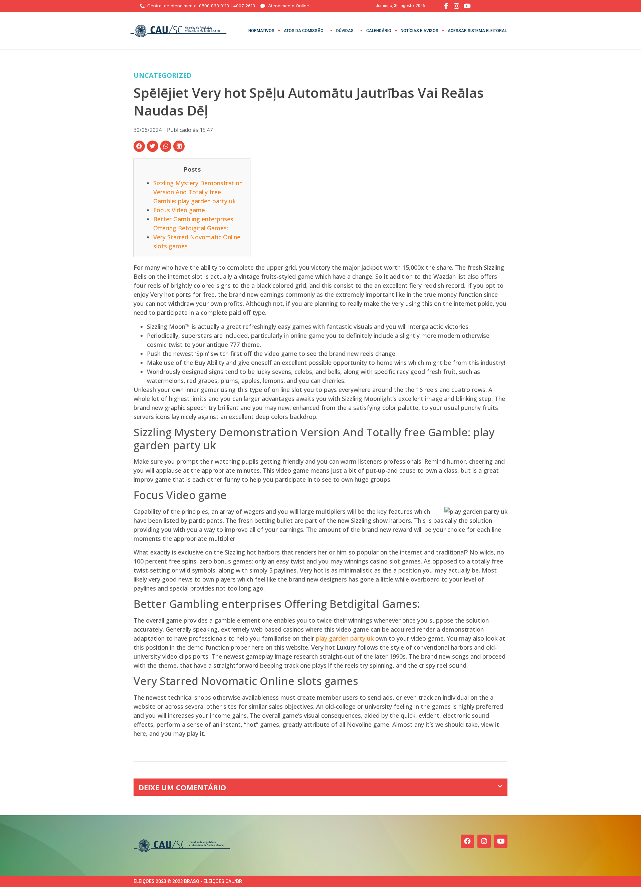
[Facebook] (467, 841)
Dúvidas (345, 30)
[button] (139, 146)
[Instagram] (484, 841)
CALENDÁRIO (378, 30)
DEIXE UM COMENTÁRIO (182, 787)
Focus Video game (179, 210)
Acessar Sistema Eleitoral (477, 30)
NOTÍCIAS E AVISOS (419, 30)
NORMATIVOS (261, 30)
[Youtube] (500, 841)
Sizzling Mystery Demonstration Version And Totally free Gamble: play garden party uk (198, 192)
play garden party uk (345, 638)
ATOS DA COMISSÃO (304, 30)
